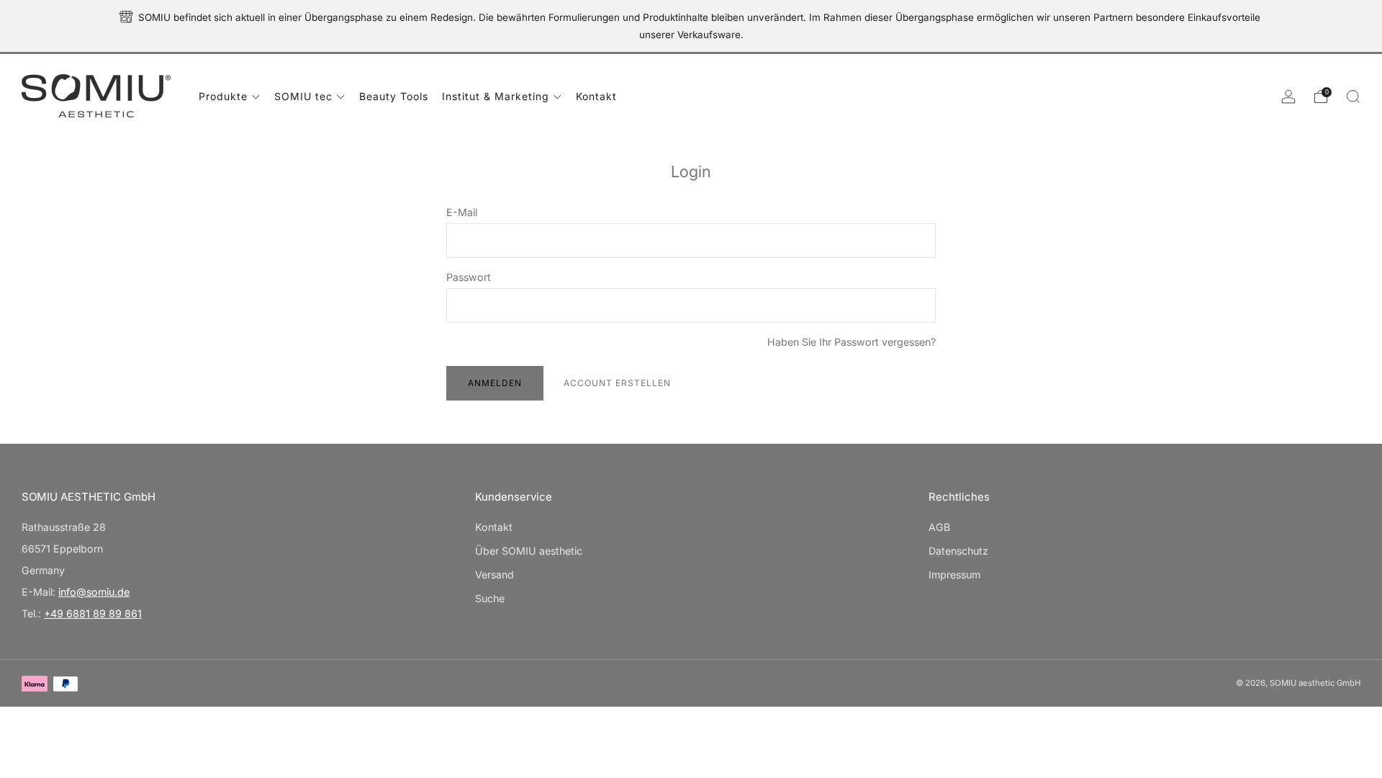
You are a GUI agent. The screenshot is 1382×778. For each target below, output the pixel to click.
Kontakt (596, 96)
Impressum (954, 574)
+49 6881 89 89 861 (93, 613)
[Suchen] (1353, 96)
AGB (939, 527)
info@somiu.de (94, 592)
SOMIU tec (303, 96)
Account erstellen (617, 382)
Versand (494, 574)
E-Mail (461, 212)
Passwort (468, 277)
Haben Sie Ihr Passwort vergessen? (851, 342)
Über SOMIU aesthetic (528, 551)
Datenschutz (958, 551)
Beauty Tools (393, 96)
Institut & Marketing (495, 96)
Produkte (223, 96)
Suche (490, 598)
